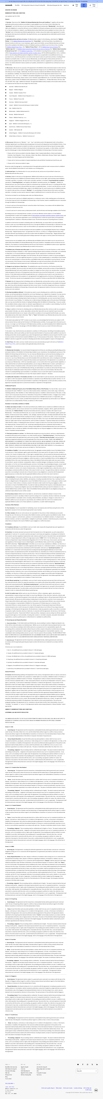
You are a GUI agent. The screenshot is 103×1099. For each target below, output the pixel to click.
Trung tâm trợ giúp (41, 1073)
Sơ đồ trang (88, 1090)
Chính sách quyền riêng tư (48, 1088)
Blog (6, 1076)
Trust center (8, 1078)
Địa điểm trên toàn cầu (11, 1067)
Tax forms (39, 1074)
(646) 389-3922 (9, 1086)
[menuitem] (17, 5)
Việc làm (7, 1073)
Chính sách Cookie (67, 1088)
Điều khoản (59, 1088)
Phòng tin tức (8, 1074)
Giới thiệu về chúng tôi (11, 1069)
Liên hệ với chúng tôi (42, 1067)
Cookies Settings (78, 1088)
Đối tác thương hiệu (26, 1074)
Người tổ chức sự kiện (26, 1073)
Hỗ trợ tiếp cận (87, 1088)
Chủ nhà (23, 1069)
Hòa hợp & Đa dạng (10, 1071)
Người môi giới (24, 1067)
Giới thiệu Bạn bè (25, 1071)
